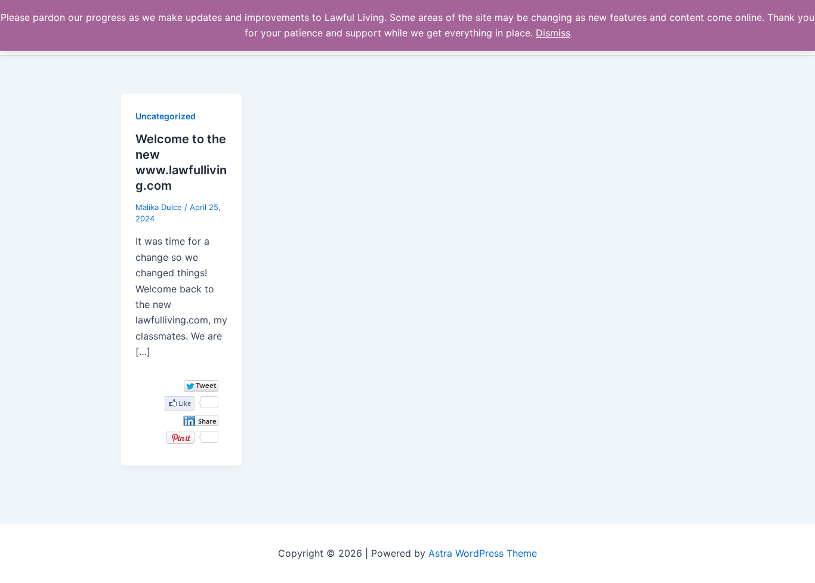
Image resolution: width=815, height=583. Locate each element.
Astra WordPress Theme (482, 553)
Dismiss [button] (553, 33)
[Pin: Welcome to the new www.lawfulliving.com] (180, 437)
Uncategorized (165, 116)
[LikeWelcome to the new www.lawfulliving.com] (180, 403)
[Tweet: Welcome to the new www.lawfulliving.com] (201, 386)
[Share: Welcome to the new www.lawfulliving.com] (200, 420)
